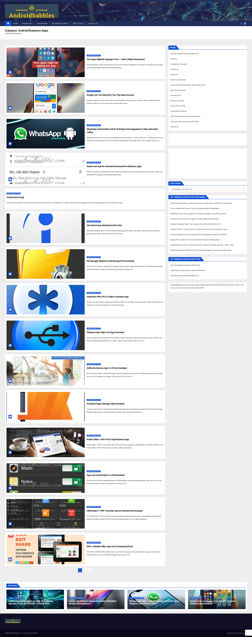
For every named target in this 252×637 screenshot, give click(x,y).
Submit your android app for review (237, 633)
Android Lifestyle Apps (136, 598)
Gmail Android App (15, 197)
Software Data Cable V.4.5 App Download (105, 332)
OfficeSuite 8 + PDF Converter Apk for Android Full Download (114, 511)
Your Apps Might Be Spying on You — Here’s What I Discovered (116, 59)
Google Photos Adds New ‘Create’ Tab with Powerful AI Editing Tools (195, 240)
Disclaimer (174, 74)
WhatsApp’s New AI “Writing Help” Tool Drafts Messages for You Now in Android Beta (200, 250)
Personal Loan (175, 95)
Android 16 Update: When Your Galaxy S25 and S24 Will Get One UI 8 (195, 224)
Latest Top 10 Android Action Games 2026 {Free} (187, 85)
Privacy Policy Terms (177, 106)
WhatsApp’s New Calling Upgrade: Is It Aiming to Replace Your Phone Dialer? (198, 214)
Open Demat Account (178, 90)
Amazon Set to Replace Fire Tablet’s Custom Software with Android (194, 219)
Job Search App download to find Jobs (104, 225)
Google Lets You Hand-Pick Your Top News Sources (110, 95)
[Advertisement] (180, 139)
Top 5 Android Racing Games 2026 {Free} (185, 116)
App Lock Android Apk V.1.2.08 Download (105, 475)
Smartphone (42, 23)
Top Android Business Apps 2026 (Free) (184, 121)
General (11, 598)
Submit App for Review (178, 111)
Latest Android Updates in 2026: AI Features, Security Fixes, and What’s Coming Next (201, 203)
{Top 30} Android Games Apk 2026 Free (184, 54)
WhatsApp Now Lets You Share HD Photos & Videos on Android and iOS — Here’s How (202, 245)
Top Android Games (60, 23)
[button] (241, 23)
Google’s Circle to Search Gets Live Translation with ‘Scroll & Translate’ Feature (199, 229)
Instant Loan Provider (178, 80)
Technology (27, 23)
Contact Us (93, 23)
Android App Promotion (178, 64)
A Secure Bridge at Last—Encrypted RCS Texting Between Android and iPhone (198, 234)
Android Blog (33, 633)
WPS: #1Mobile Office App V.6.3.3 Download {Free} (110, 546)
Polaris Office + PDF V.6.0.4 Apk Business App (108, 439)
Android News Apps (196, 598)
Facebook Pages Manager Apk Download (105, 403)
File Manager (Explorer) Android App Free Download (110, 261)
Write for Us (78, 23)
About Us (173, 59)
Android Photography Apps (77, 598)
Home (15, 23)
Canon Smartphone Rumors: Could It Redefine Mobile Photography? (195, 208)
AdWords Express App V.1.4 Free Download (107, 368)
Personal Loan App (177, 101)
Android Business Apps (93, 55)
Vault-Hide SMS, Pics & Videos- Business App (107, 296)
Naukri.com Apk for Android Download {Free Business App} (114, 166)
